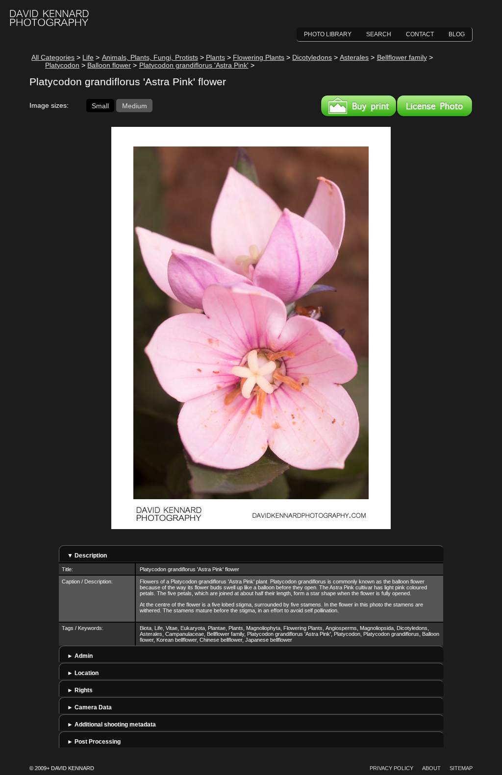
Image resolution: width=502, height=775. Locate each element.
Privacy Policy (391, 768)
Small (100, 105)
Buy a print (359, 106)
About (431, 768)
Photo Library (327, 34)
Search (378, 34)
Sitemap (461, 768)
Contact (420, 34)
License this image (435, 106)
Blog (457, 34)
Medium (134, 105)
